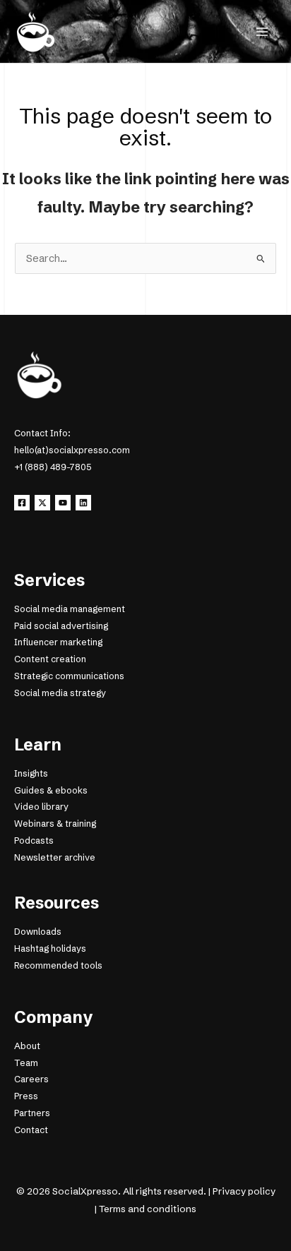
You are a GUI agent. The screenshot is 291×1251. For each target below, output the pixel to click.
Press (26, 1096)
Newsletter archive (54, 857)
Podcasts (34, 840)
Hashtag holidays (50, 948)
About (27, 1046)
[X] (42, 502)
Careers (31, 1079)
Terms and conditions (147, 1208)
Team (26, 1063)
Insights (31, 773)
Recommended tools (58, 965)
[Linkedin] (83, 502)
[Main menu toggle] (262, 32)
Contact (31, 1130)
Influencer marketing (58, 642)
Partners (32, 1113)
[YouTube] (63, 502)
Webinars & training (55, 823)
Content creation (50, 659)
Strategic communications (69, 676)
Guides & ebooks (51, 790)
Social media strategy (60, 693)
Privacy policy (244, 1191)
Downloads (37, 931)
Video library (41, 806)
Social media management (69, 609)
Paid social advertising (61, 626)
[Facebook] (22, 502)
